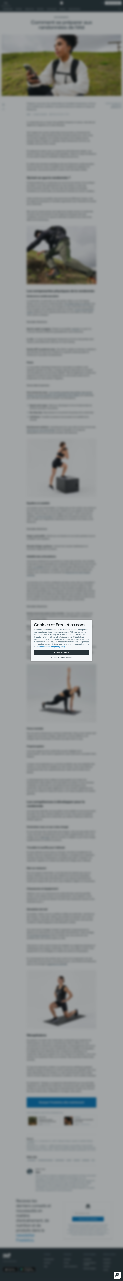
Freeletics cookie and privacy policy (51, 647)
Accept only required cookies (61, 657)
